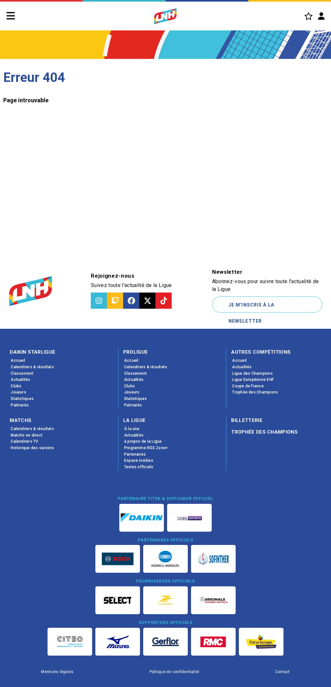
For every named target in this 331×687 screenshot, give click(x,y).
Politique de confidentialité (174, 672)
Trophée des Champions (264, 432)
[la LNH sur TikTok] (163, 301)
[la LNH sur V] (147, 301)
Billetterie (246, 420)
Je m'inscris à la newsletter (251, 307)
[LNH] (165, 16)
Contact (282, 672)
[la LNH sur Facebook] (131, 301)
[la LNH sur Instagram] (99, 301)
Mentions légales (57, 672)
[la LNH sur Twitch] (115, 301)
